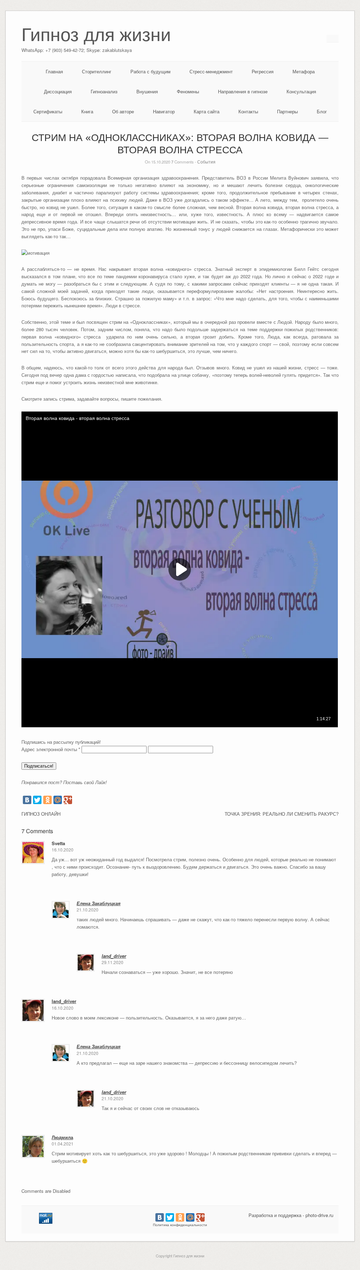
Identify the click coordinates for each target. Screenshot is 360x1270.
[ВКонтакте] (27, 800)
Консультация (301, 91)
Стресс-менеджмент (211, 71)
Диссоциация (58, 91)
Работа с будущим (150, 71)
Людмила (62, 1137)
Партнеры (287, 111)
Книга (87, 111)
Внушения (147, 91)
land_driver (114, 955)
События (206, 162)
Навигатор (164, 111)
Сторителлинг (96, 71)
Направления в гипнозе (243, 91)
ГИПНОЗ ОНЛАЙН (40, 813)
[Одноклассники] (47, 800)
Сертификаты (47, 111)
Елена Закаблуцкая (99, 903)
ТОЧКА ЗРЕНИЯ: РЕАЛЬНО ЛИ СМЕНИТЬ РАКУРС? (282, 813)
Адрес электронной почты (50, 749)
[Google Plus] (68, 800)
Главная (54, 71)
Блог (322, 111)
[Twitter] (37, 800)
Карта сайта (206, 111)
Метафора (303, 71)
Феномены (188, 91)
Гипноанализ (104, 91)
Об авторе (123, 111)
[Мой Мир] (57, 800)
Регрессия (263, 71)
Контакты (248, 111)
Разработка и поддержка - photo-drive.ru (291, 1215)
